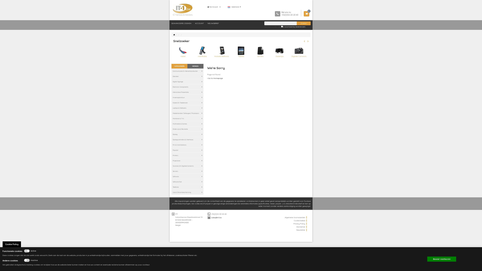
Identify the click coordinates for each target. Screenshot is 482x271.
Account (199, 23)
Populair (175, 150)
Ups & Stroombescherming (182, 192)
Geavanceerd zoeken (181, 23)
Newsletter (300, 230)
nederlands (235, 7)
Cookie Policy (11, 244)
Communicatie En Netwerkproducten (185, 71)
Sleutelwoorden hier (272, 27)
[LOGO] (182, 10)
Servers (175, 171)
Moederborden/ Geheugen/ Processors (186, 113)
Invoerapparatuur (179, 97)
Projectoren (176, 161)
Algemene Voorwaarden (295, 217)
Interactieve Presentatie (181, 92)
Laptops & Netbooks (179, 108)
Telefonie (176, 187)
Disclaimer (300, 227)
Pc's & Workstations (179, 145)
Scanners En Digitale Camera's (183, 166)
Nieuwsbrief (213, 23)
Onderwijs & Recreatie (180, 129)
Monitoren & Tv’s (178, 118)
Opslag (175, 134)
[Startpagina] (174, 35)
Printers (175, 155)
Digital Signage (178, 82)
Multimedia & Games (180, 124)
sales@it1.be (216, 217)
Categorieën (179, 66)
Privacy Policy (299, 224)
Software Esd (177, 182)
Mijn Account (213, 7)
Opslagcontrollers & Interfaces (183, 140)
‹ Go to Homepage (215, 78)
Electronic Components (180, 87)
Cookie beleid (299, 220)
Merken (195, 66)
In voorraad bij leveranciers (294, 27)
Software (176, 176)
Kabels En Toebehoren (180, 103)
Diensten (176, 76)
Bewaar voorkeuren (441, 259)
